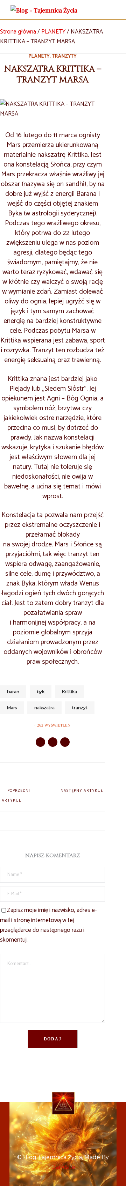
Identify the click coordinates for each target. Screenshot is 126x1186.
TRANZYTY (64, 57)
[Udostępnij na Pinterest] (65, 742)
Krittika (69, 691)
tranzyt (80, 707)
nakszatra (44, 707)
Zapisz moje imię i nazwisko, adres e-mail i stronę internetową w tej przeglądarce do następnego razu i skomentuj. (48, 925)
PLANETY (53, 32)
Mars (12, 707)
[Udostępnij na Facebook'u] (40, 742)
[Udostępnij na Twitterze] (52, 742)
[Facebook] (63, 1126)
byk (40, 691)
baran (13, 691)
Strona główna (18, 32)
